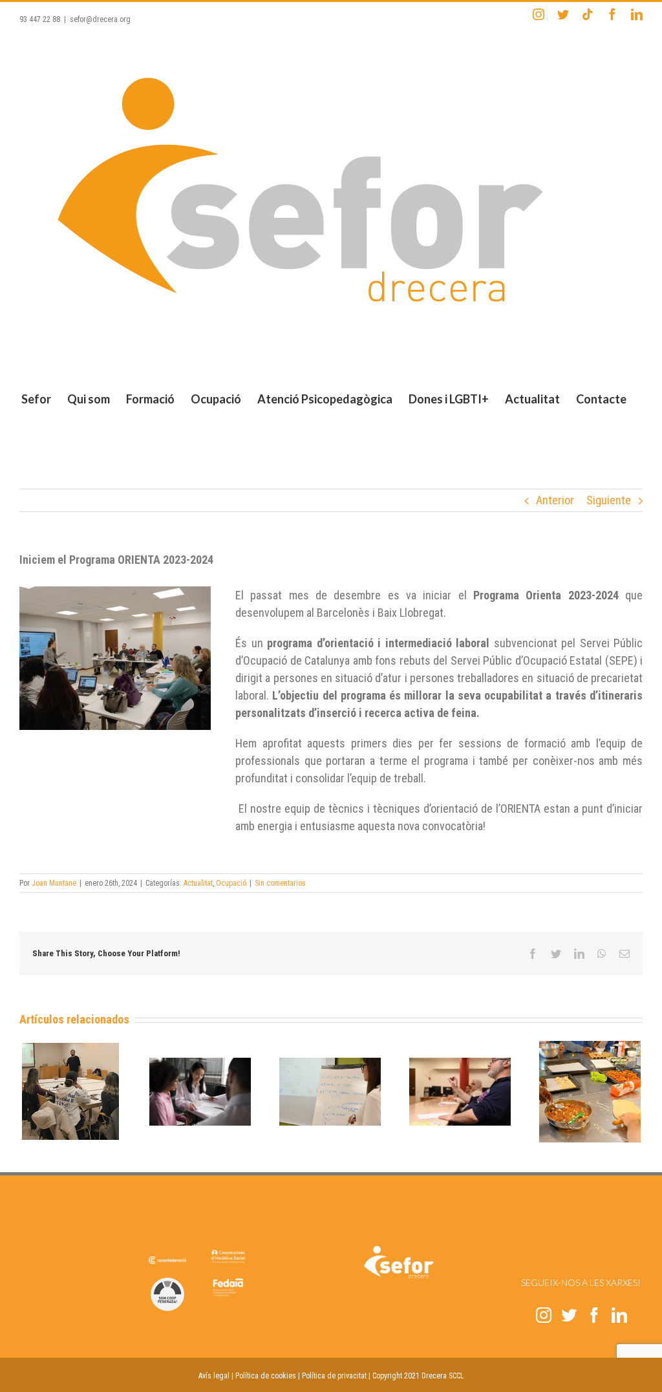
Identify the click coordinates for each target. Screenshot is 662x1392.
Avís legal (214, 1375)
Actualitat (198, 883)
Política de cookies (265, 1375)
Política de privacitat (334, 1375)
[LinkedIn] (619, 1315)
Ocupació (231, 883)
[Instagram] (543, 1315)
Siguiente (608, 500)
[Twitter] (569, 1315)
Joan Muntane (54, 883)
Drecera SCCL (443, 1375)
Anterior (555, 500)
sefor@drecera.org (100, 19)
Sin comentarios (280, 883)
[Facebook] (594, 1315)
